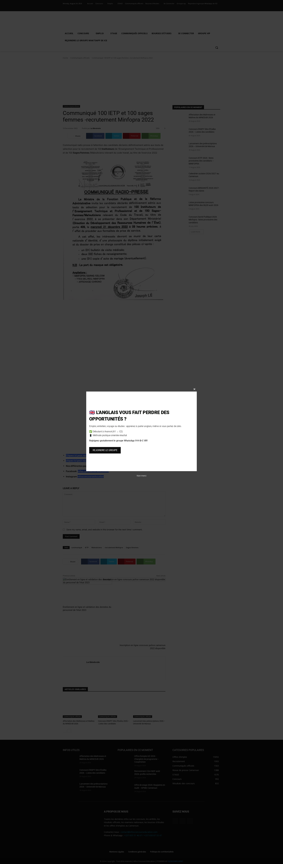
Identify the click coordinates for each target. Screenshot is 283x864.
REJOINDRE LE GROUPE (105, 450)
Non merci (141, 475)
